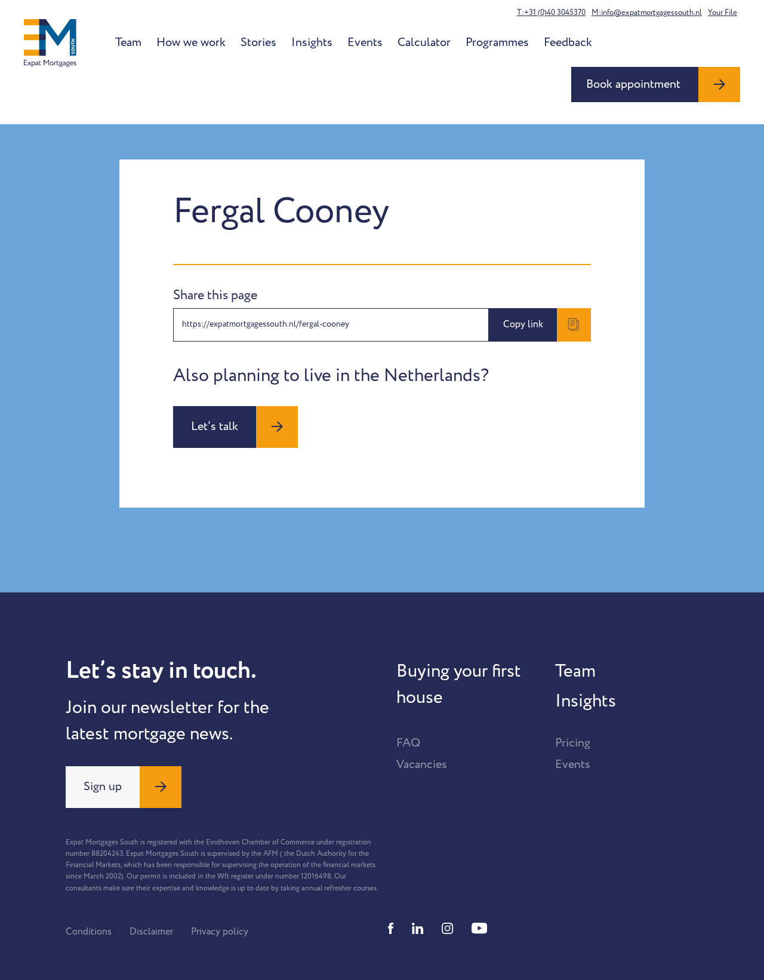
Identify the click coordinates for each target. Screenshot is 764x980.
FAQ (408, 743)
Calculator (424, 42)
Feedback (568, 42)
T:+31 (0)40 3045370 (551, 12)
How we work (191, 42)
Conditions (89, 931)
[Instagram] (448, 928)
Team (128, 42)
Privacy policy (219, 931)
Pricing (572, 743)
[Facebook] (391, 928)
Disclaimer (151, 931)
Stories (258, 42)
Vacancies (421, 764)
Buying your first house (458, 684)
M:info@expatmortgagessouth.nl (647, 12)
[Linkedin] (418, 928)
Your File (722, 12)
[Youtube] (479, 928)
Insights (311, 42)
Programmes (497, 42)
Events (365, 42)
